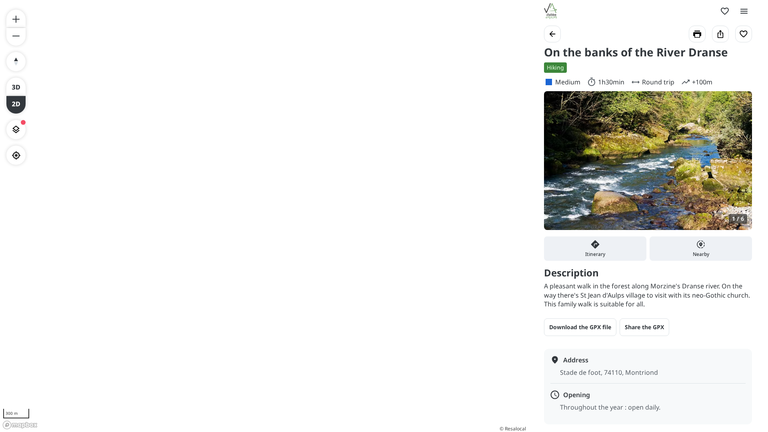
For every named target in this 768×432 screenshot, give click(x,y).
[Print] (697, 34)
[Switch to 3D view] (16, 86)
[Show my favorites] (725, 11)
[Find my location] (16, 155)
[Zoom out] (16, 37)
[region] (264, 216)
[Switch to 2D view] (16, 105)
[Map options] (16, 129)
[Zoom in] (16, 18)
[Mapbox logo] (20, 425)
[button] (644, 327)
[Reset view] (16, 61)
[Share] (720, 34)
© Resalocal (513, 428)
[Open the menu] (744, 11)
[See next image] (737, 165)
